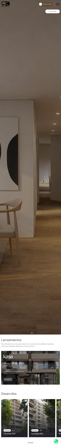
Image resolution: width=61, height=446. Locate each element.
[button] (26, 332)
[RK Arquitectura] (5, 4)
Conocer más (52, 11)
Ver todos (30, 442)
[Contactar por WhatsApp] (56, 441)
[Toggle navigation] (58, 4)
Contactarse (47, 4)
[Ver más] (14, 418)
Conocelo (7, 379)
